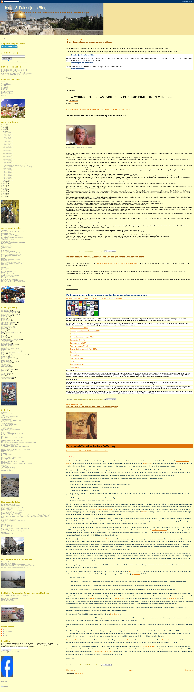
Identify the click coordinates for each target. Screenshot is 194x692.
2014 (4, 185)
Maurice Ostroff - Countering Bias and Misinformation (15, 449)
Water (3, 376)
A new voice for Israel (7, 599)
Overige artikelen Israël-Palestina (10, 274)
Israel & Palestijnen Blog (25, 8)
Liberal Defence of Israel (8, 448)
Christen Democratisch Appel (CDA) (82, 337)
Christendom (4, 316)
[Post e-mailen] (105, 251)
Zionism (3, 532)
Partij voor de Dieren (76, 358)
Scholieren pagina (6, 243)
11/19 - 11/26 (7, 138)
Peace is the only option (7, 600)
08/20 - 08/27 (7, 146)
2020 (4, 126)
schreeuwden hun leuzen (103, 651)
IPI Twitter (4, 95)
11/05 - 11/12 (7, 140)
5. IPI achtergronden (6, 89)
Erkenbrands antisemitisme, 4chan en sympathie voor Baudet (18, 565)
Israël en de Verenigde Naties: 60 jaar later (13, 242)
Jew (2, 521)
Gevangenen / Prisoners (8, 327)
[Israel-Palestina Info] (7, 676)
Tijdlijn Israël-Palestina (7, 239)
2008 (4, 194)
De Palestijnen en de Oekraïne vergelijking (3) (14, 69)
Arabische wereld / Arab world (9, 314)
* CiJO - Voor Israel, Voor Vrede (9, 416)
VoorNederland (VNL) (77, 364)
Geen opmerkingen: (99, 251)
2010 (4, 191)
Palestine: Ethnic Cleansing (8, 527)
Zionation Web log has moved (9, 598)
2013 (4, 186)
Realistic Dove (5, 462)
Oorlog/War (4, 356)
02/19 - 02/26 (7, 170)
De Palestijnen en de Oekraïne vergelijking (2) (14, 70)
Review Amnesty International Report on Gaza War (15, 528)
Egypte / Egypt (5, 319)
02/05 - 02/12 (7, 172)
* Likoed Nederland (6, 425)
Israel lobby (4, 337)
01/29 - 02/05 (7, 174)
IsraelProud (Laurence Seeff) (9, 445)
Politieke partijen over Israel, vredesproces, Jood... (16, 165)
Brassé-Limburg (7, 631)
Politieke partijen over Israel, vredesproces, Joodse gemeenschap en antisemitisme (105, 257)
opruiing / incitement (6, 357)
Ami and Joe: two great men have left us (12, 596)
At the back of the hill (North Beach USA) (12, 433)
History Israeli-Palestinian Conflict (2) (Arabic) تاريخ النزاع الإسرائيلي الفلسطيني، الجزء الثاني (25, 516)
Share (3, 38)
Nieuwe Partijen (75, 367)
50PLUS (73, 352)
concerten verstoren (91, 539)
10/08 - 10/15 (7, 143)
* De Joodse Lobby (6, 417)
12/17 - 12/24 (7, 132)
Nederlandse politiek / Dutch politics (11, 351)
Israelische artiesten (72, 640)
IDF (2, 331)
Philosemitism (5, 456)
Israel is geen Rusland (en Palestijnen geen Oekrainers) (16, 73)
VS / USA (3, 374)
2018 (4, 129)
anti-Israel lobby (5, 310)
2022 (4, 124)
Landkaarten (4, 272)
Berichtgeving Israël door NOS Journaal (12, 235)
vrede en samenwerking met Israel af (100, 509)
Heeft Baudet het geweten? (8, 563)
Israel (2, 517)
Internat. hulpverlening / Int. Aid (9, 332)
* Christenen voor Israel (7, 414)
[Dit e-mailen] (107, 251)
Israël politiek (5, 250)
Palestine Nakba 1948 (7, 525)
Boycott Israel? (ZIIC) (7, 508)
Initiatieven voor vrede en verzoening (11, 263)
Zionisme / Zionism (6, 378)
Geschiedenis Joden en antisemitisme (11, 253)
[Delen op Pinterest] (115, 251)
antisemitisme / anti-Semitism (9, 313)
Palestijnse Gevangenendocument (10, 259)
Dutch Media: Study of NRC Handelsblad (12, 511)
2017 (4, 131)
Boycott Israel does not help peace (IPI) (12, 507)
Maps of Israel (5, 524)
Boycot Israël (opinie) (7, 277)
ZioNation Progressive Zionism (9, 469)
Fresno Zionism (5, 438)
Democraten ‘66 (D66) (77, 340)
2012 (4, 188)
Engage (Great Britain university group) (12, 437)
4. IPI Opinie (4, 88)
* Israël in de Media (6, 421)
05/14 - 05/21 (7, 152)
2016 (4, 182)
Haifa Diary (4, 441)
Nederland (4, 349)
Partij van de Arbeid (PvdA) (79, 346)
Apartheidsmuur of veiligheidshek (10, 255)
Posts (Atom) (79, 673)
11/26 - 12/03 (7, 137)
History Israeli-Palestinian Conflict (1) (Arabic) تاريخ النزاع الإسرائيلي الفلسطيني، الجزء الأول (25, 515)
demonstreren (147, 463)
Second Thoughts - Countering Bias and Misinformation (16, 463)
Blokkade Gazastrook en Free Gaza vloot (12, 232)
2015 (4, 183)
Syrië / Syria (4, 365)
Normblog (4, 453)
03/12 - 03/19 (7, 162)
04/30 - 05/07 (7, 153)
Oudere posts (189, 670)
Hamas (3, 258)
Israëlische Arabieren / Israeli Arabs (11, 339)
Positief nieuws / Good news (9, 361)
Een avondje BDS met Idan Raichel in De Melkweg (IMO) (92, 406)
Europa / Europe (5, 320)
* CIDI (3, 415)
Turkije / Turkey (5, 368)
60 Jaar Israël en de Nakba (8, 241)
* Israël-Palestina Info (7, 423)
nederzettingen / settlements (9, 352)
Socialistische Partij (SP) (78, 343)
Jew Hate (3, 523)
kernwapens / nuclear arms (8, 344)
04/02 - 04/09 (7, 158)
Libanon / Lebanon (6, 345)
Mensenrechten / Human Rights (10, 348)
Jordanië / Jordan (6, 343)
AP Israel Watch (5, 432)
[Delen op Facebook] (113, 251)
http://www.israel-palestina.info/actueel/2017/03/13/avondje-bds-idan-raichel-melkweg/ (87, 450)
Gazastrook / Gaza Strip (7, 324)
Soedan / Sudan (5, 364)
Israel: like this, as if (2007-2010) (10, 444)
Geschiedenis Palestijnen (8, 251)
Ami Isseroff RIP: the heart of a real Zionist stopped (15, 595)
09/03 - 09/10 (7, 144)
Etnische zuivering (6, 233)
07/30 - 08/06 (7, 147)
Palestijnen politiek (6, 249)
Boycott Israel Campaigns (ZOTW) (10, 505)
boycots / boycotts (6, 315)
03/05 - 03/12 (7, 168)
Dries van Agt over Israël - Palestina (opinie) (13, 281)
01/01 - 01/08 (7, 180)
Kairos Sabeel (119, 598)
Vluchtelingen (5, 260)
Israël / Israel (4, 336)
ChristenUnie (74, 355)
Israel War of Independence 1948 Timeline (13, 520)
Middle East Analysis (7, 450)
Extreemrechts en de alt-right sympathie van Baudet (15, 564)
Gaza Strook (4, 256)
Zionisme (3, 267)
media (3, 347)
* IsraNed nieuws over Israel (9, 424)
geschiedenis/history (7, 326)
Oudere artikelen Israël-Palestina (10, 275)
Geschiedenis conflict (7, 246)
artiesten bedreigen (106, 539)
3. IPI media (4, 87)
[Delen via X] (111, 251)
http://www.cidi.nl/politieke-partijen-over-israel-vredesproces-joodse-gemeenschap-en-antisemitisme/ (94, 298)
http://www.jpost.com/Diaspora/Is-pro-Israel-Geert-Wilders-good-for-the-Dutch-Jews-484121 (98, 109)
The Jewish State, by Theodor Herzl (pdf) (12, 530)
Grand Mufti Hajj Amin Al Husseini (10, 513)
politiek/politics (5, 360)
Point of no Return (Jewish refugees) (11, 457)
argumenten (136, 574)
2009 (4, 193)
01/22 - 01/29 (7, 175)
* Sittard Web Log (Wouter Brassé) (10, 429)
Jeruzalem (4, 230)
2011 (4, 190)
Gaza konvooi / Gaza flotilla (8, 322)
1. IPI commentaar (6, 84)
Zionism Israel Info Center (8, 470)
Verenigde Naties (6, 266)
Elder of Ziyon (5, 436)
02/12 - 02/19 (7, 171)
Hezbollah (4, 270)
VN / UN (3, 370)
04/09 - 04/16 (7, 156)
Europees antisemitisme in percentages (12, 561)
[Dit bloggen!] (109, 251)
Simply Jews (4, 465)
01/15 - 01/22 (7, 177)
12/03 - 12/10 (7, 135)
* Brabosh (4, 412)
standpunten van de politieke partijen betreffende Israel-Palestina (117, 263)
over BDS (132, 571)
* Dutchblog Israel (6, 419)
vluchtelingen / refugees (7, 369)
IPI (4, 633)
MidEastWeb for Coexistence (9, 452)
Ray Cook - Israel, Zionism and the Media (12, 461)
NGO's (3, 353)
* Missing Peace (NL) (7, 427)
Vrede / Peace (5, 372)
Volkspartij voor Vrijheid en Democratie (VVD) (85, 331)
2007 (4, 196)
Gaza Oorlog (4, 238)
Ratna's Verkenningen (7, 459)
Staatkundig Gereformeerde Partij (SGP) (83, 349)
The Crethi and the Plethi (8, 467)
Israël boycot (4, 264)
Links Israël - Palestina (7, 276)
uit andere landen (167, 640)
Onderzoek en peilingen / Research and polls (13, 355)
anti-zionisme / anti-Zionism (8, 311)
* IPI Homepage (5, 82)
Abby (4, 629)
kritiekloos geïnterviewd (159, 530)
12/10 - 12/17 (7, 134)
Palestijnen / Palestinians (8, 358)
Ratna (5, 635)
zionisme (144, 512)
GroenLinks (74, 334)
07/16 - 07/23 (7, 149)
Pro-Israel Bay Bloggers (7, 458)
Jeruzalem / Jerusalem (7, 340)
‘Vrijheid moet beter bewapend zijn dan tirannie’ (14, 74)
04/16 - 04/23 (7, 155)
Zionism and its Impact (7, 533)
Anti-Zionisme (5, 268)
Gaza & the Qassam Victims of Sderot (11, 512)
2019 (4, 128)
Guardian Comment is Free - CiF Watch (12, 440)
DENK (72, 361)
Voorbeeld (4, 652)
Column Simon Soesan (7, 234)
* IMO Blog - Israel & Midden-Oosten (11, 420)
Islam (2, 335)
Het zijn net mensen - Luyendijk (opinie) (12, 280)
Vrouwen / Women (6, 373)
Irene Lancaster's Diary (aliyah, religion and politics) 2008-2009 (18, 442)
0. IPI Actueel (4, 83)
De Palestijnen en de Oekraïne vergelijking (13, 72)
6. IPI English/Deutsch (7, 91)
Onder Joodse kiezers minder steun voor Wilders (89, 42)
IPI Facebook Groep (6, 92)
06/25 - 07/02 (7, 150)
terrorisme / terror (6, 366)
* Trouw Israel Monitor (7, 431)
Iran (2, 334)
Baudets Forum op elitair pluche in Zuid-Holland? (14, 567)
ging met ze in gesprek (149, 646)
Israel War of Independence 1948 (10, 519)
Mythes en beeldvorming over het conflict (12, 262)
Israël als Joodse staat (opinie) (9, 279)
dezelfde (91, 598)
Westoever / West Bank (7, 377)
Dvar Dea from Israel (7, 435)
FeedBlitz (17, 652)
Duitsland (4, 318)
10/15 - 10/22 (7, 141)
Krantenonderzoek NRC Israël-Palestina (12, 237)
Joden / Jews (4, 341)
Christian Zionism (6, 509)
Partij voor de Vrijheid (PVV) (79, 328)
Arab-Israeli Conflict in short (8, 504)
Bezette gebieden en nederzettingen (11, 254)
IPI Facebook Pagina (7, 93)
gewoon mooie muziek (126, 640)
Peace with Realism (6, 454)
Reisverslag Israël (6, 245)
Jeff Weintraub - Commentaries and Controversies (15, 446)
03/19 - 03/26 (7, 161)
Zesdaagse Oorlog (6, 247)
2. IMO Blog (4, 86)
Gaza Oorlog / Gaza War (8, 323)
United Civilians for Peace (8, 271)
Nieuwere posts (70, 670)
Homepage (130, 670)
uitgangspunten (172, 598)
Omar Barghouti (115, 614)
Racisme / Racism (6, 362)
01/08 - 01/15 (7, 178)
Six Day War (4, 466)
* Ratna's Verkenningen (7, 428)
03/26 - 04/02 (7, 159)
